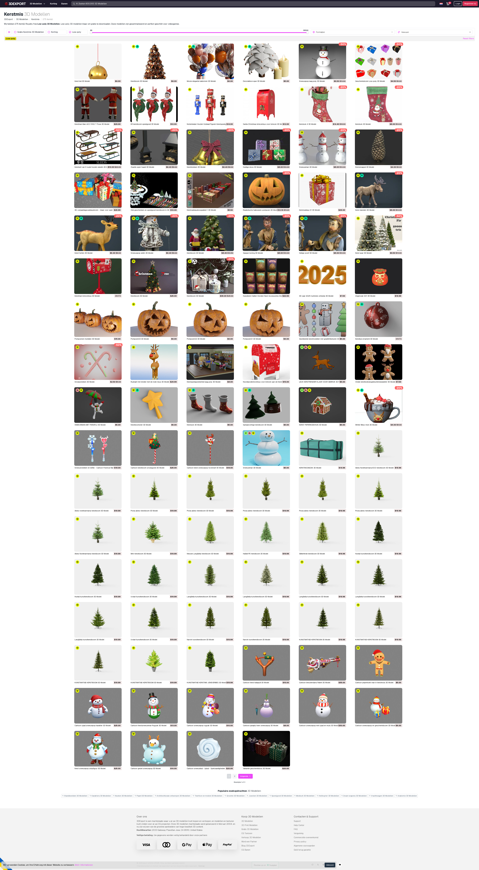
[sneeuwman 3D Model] (322, 147)
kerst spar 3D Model (363, 253)
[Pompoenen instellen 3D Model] (98, 319)
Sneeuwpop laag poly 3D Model (312, 81)
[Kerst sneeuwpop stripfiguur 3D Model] (98, 748)
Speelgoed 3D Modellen (281, 796)
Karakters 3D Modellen (101, 796)
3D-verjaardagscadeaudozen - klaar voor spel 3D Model (97, 210)
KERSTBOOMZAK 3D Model (310, 468)
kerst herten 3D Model (83, 253)
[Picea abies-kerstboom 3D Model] (154, 491)
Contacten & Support (306, 816)
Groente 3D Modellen (235, 796)
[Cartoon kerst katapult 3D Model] (266, 663)
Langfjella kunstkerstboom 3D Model (201, 597)
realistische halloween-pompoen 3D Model (260, 210)
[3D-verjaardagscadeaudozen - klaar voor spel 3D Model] (98, 190)
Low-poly (76, 32)
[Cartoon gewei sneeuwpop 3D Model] (154, 748)
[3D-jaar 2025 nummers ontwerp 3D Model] (322, 276)
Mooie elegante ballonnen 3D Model (201, 81)
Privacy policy (300, 841)
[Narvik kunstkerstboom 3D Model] (210, 620)
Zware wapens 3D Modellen (355, 796)
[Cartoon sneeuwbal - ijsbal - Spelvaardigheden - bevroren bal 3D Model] (210, 748)
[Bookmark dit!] (118, 76)
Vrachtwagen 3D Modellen (382, 796)
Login (458, 3)
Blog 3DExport (248, 845)
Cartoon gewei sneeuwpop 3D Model (146, 768)
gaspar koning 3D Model (253, 253)
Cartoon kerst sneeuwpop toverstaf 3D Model (205, 468)
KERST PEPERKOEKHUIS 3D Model (313, 425)
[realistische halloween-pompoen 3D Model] (266, 190)
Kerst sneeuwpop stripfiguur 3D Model (90, 768)
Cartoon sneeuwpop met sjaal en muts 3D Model (319, 725)
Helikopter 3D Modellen (328, 796)
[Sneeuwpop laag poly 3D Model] (322, 61)
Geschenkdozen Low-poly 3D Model (370, 81)
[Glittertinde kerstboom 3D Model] (322, 534)
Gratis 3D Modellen (249, 829)
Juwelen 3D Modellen (257, 796)
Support (297, 821)
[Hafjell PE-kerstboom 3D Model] (266, 534)
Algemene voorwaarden (304, 845)
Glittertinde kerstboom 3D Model (312, 554)
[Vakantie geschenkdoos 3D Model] (266, 748)
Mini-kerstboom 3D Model (141, 554)
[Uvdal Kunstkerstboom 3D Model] (154, 577)
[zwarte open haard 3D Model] (154, 147)
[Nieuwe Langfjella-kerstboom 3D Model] (210, 534)
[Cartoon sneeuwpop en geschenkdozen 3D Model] (378, 706)
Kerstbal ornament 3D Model (366, 339)
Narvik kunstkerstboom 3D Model (200, 639)
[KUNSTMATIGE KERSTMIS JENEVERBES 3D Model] (210, 663)
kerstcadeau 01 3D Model (309, 210)
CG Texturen (246, 833)
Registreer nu (470, 3)
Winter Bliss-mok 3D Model (366, 425)
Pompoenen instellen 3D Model (87, 339)
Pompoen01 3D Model (252, 339)
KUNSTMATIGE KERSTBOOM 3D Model (314, 639)
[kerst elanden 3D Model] (378, 190)
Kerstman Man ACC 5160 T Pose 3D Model (92, 124)
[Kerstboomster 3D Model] (154, 405)
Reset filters (468, 38)
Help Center (299, 825)
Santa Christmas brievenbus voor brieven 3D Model (264, 124)
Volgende (244, 776)
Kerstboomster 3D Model (141, 425)
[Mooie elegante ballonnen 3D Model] (210, 61)
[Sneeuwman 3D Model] (266, 448)
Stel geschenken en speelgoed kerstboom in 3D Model (153, 210)
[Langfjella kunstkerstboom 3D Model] (210, 577)
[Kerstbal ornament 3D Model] (378, 319)
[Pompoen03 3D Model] (154, 319)
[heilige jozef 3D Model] (322, 233)
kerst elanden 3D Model (364, 210)
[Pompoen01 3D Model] (266, 319)
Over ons (142, 816)
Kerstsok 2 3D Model (307, 124)
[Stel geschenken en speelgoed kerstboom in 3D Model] (154, 190)
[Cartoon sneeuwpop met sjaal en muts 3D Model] (322, 706)
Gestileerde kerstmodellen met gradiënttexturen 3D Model (322, 339)
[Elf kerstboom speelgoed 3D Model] (154, 104)
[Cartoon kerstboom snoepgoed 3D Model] (154, 448)
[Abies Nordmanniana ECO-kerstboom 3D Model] (378, 448)
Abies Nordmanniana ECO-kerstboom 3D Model (374, 468)
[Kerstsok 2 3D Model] (322, 104)
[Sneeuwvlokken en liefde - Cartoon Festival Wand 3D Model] (98, 448)
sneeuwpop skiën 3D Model (142, 253)
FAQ (296, 829)
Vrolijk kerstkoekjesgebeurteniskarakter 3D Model (375, 382)
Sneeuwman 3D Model (252, 468)
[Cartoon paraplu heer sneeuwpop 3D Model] (266, 706)
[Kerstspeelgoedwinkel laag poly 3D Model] (210, 362)
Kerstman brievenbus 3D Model (87, 296)
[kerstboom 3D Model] (154, 61)
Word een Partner (249, 841)
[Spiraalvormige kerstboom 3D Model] (266, 405)
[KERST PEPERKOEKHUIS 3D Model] (322, 405)
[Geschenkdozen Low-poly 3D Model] (378, 61)
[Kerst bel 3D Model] (98, 61)
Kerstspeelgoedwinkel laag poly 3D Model (203, 382)
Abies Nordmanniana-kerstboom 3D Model (92, 554)
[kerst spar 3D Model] (378, 233)
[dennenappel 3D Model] (378, 147)
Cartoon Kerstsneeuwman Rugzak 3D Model (148, 725)
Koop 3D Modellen (252, 816)
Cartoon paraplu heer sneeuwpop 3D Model (260, 725)
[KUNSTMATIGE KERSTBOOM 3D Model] (322, 620)
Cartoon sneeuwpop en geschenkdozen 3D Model (375, 725)
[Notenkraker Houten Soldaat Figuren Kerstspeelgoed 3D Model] (210, 104)
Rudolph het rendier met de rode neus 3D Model (150, 382)
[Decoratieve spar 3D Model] (266, 61)
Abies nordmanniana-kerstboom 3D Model (92, 511)
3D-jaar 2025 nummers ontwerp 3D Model (316, 296)
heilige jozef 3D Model (308, 253)
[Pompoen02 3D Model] (210, 319)
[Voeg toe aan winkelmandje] (113, 76)
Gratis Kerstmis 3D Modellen (30, 32)
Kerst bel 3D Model (82, 81)
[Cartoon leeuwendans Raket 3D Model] (322, 663)
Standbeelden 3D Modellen (75, 796)
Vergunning (298, 833)
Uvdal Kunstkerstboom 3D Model (144, 597)
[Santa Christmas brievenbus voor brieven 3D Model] (266, 104)
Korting (54, 32)
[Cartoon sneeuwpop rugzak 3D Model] (210, 706)
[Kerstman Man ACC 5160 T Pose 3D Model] (98, 104)
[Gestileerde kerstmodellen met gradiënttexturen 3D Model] (322, 319)
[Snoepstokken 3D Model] (98, 362)
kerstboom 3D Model (139, 81)
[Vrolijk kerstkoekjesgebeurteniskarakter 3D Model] (378, 362)
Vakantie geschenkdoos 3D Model (256, 768)
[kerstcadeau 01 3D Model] (322, 190)
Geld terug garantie (302, 850)
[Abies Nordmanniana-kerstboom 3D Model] (98, 534)
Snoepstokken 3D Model (84, 382)
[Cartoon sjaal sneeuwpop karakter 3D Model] (98, 706)
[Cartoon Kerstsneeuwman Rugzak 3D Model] (154, 706)
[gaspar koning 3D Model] (266, 233)
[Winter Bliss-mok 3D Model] (378, 405)
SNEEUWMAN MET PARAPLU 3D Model (90, 425)
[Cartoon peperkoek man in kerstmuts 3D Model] (378, 663)
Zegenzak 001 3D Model (365, 296)
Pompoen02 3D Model (196, 339)
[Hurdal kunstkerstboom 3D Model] (378, 534)
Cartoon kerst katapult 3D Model (256, 682)
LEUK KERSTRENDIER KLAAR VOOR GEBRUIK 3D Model (321, 382)
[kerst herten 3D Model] (98, 233)
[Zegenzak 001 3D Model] (378, 276)
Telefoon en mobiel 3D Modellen (208, 796)
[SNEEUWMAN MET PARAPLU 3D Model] (98, 405)
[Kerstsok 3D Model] (378, 104)
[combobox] (354, 32)
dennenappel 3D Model (364, 167)
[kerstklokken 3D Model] (210, 147)
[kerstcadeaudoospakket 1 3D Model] (210, 190)
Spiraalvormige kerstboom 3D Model (257, 425)
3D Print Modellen (249, 825)
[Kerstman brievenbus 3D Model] (98, 276)
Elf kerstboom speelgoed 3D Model (145, 124)
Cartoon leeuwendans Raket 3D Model (314, 682)
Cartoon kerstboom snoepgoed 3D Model (147, 468)
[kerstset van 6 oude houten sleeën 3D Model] (98, 147)
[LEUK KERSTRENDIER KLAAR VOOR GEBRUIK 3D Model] (322, 362)
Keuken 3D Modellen (123, 796)
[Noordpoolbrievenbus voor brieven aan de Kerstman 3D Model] (266, 362)
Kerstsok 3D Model (363, 124)
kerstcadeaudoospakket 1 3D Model (201, 210)
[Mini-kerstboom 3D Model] (154, 534)
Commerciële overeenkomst (306, 837)
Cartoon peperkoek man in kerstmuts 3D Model (374, 682)
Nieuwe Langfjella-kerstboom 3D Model (203, 554)
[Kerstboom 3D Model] (154, 276)
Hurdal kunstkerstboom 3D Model (368, 554)
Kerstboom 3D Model (139, 296)
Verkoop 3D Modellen (251, 837)
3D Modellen (247, 821)
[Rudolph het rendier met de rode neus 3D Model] (154, 362)
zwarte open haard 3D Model (142, 167)
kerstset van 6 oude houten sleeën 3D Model (93, 167)
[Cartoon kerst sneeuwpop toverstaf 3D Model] (210, 448)
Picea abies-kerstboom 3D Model (144, 511)
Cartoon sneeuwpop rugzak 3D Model (202, 725)
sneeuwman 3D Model (308, 167)
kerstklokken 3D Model (196, 167)
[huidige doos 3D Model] (266, 147)
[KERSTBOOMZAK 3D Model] (322, 448)
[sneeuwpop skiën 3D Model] (154, 233)
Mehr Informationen (84, 865)
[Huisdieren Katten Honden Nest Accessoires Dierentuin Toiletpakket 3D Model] (266, 276)
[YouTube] (339, 865)
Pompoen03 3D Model (140, 339)
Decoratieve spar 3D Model (254, 81)
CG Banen (245, 850)
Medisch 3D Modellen (305, 796)
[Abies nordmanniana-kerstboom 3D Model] (98, 491)
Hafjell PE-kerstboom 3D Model (255, 554)
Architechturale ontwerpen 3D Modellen (173, 796)
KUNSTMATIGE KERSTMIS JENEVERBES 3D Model (207, 682)
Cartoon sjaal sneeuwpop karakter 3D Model (93, 725)
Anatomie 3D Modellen (407, 796)
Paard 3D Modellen (144, 796)
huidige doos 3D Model (252, 167)
